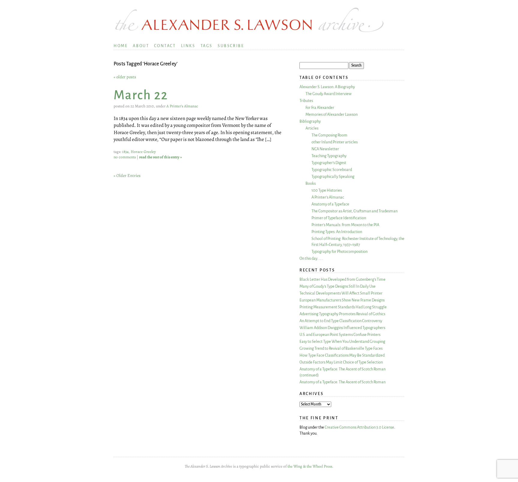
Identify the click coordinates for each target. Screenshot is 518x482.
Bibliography (310, 121)
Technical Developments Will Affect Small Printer (341, 293)
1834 (125, 151)
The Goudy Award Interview (328, 93)
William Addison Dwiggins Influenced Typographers (342, 327)
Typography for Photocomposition (339, 251)
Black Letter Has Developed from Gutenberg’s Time (342, 279)
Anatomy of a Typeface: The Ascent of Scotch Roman (342, 382)
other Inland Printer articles (334, 142)
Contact (165, 45)
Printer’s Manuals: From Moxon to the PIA (345, 225)
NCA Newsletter (325, 149)
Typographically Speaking (332, 176)
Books (310, 183)
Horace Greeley (143, 151)
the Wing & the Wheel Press (309, 466)
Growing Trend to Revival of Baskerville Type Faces (341, 348)
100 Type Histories (326, 190)
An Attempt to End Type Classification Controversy (340, 321)
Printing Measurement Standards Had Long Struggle (343, 307)
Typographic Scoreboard (331, 169)
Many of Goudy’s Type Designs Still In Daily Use (337, 286)
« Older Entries (127, 175)
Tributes (306, 100)
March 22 (141, 95)
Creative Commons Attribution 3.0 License (359, 427)
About (141, 45)
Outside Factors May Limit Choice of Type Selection (341, 362)
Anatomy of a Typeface (330, 204)
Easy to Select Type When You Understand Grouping (342, 341)
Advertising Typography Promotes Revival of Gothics (342, 314)
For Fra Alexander (319, 107)
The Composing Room (329, 135)
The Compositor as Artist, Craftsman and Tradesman (354, 211)
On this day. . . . (311, 258)
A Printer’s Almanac (182, 106)
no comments (125, 157)
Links (188, 45)
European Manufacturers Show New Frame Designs (342, 300)
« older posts (125, 77)
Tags (207, 45)
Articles (311, 128)
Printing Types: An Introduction (336, 231)
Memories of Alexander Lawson (331, 114)
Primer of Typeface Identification (338, 218)
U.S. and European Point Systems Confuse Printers (339, 334)
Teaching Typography (329, 156)
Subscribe (231, 45)
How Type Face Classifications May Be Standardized (342, 355)
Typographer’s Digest (328, 162)
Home (121, 45)
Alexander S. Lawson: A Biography (327, 87)
